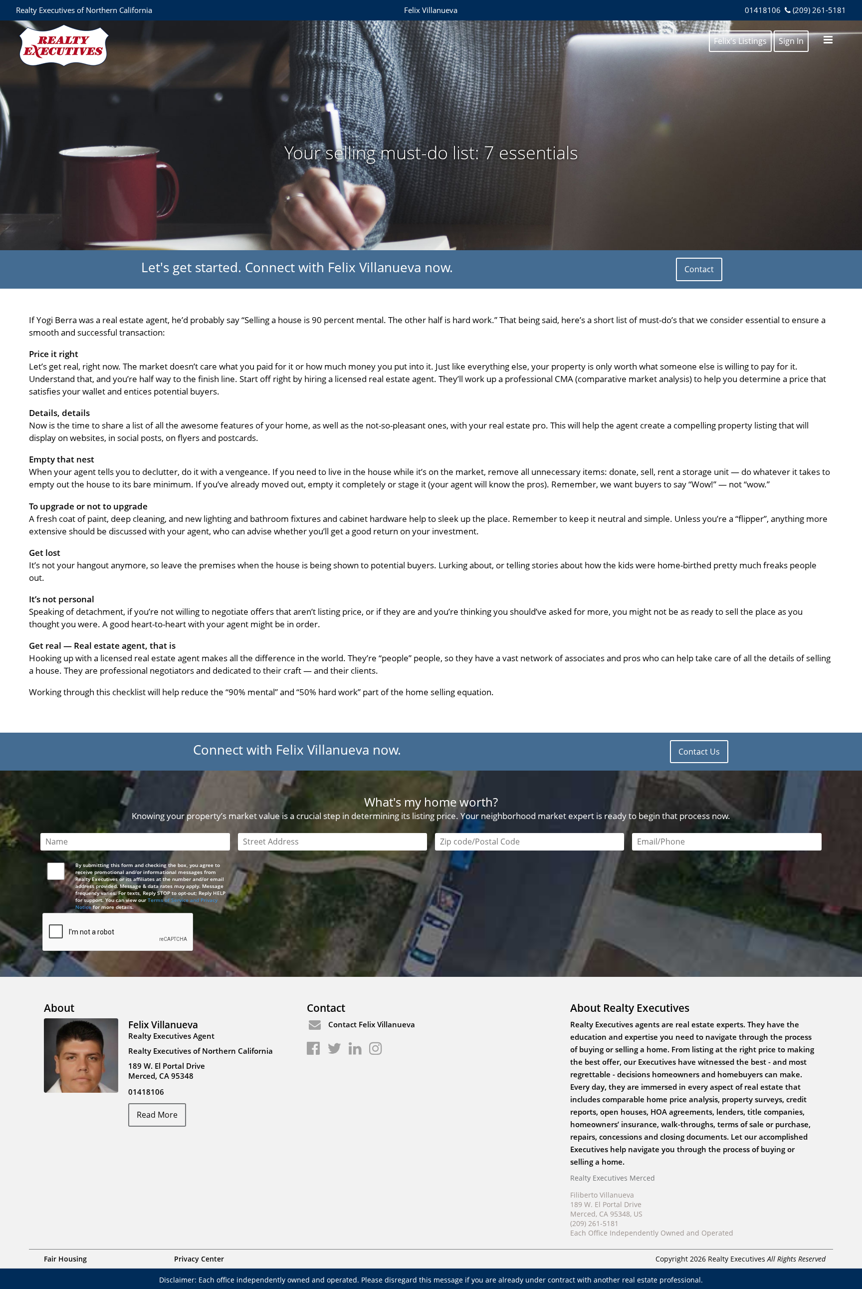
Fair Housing (65, 1259)
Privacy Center (199, 1259)
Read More (157, 1114)
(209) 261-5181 (819, 10)
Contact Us (699, 751)
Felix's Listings (740, 40)
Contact (699, 269)
